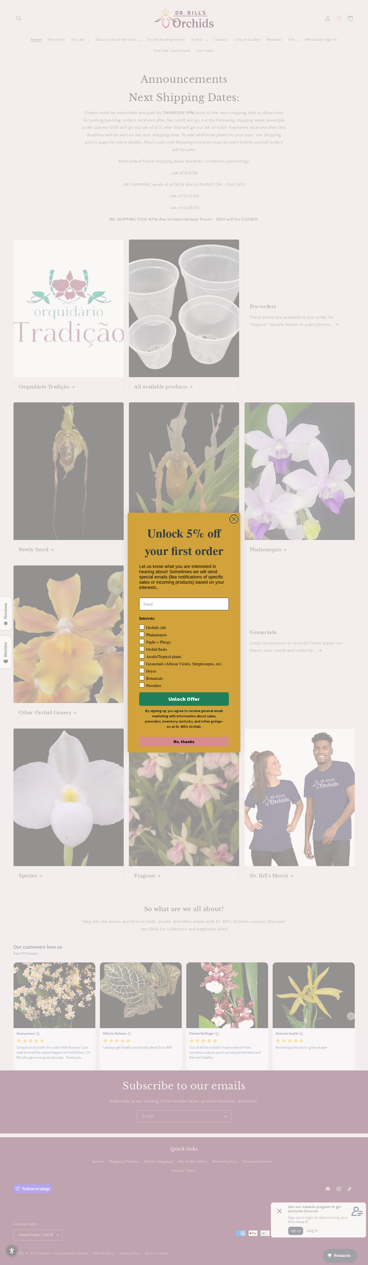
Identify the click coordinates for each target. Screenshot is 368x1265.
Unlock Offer (184, 699)
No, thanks (184, 742)
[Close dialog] (234, 519)
